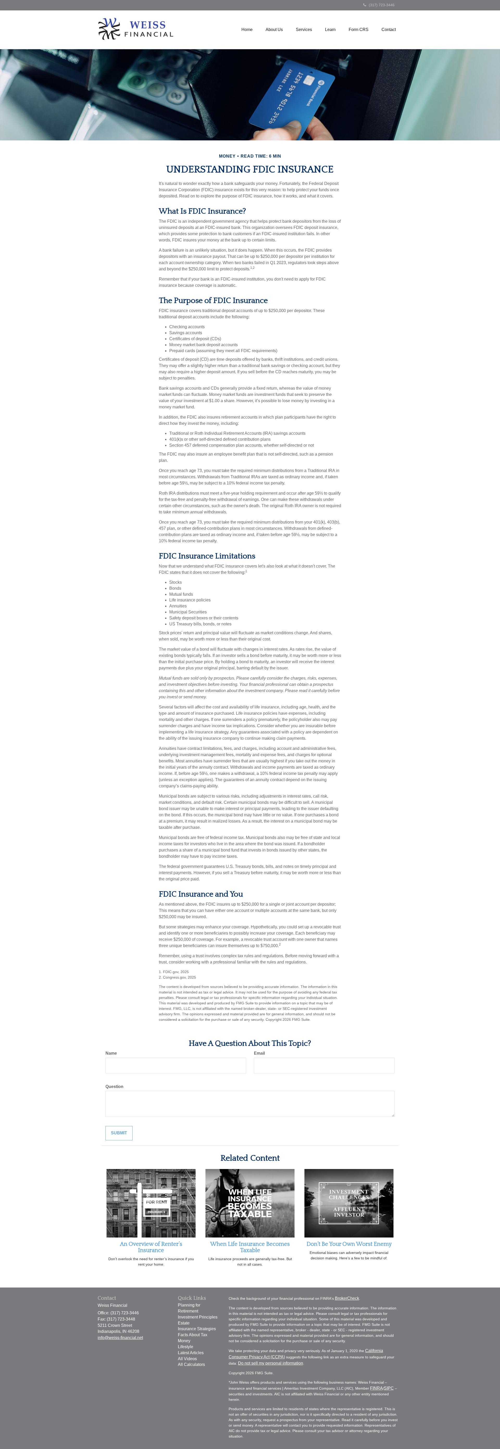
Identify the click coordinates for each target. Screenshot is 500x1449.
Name (111, 1053)
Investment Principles (197, 1317)
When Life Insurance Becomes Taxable (250, 1247)
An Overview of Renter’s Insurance (151, 1247)
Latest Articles (191, 1353)
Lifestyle (185, 1347)
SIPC (389, 1388)
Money (184, 1341)
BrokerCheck (347, 1298)
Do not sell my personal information (270, 1363)
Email (259, 1053)
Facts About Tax (192, 1335)
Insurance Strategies (197, 1329)
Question (114, 1086)
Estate (184, 1323)
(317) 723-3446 (382, 5)
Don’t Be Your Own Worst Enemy (349, 1244)
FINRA (376, 1388)
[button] (274, 30)
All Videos (187, 1359)
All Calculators (191, 1364)
